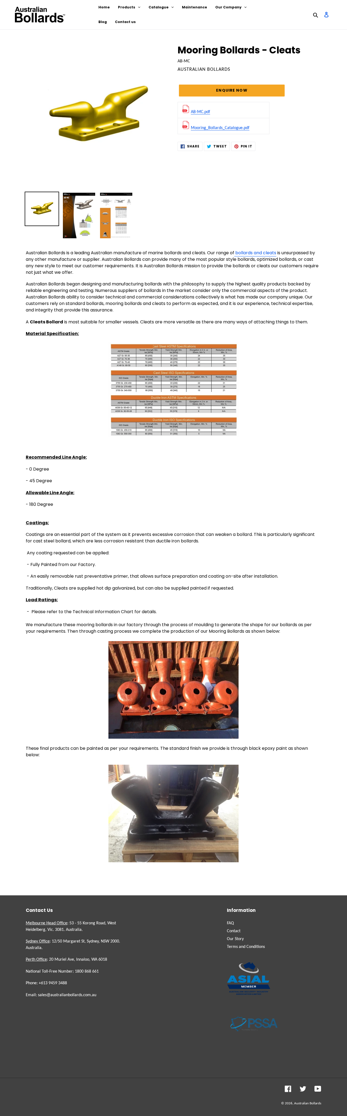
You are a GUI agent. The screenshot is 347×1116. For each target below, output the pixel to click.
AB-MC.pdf (200, 112)
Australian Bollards (307, 1103)
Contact (233, 931)
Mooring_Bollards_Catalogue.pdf (220, 128)
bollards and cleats (255, 253)
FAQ (230, 923)
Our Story (235, 939)
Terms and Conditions (246, 947)
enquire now (231, 90)
